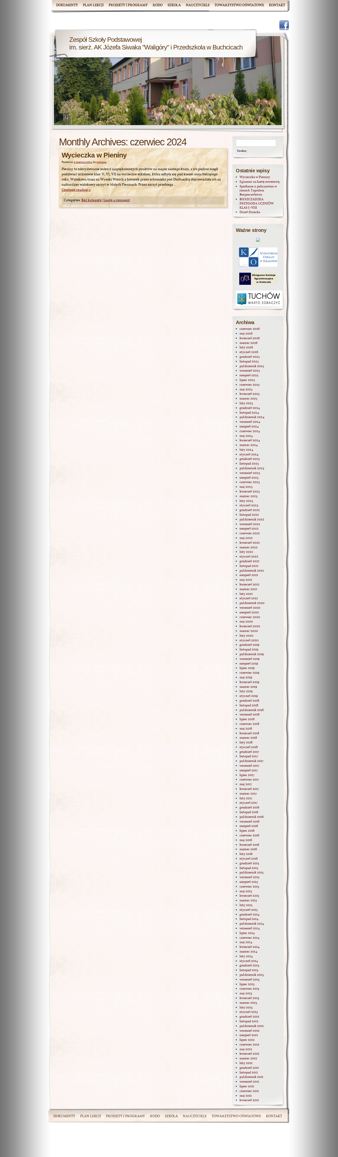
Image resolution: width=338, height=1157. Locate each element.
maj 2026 (246, 334)
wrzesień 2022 (250, 524)
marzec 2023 (249, 496)
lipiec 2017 (247, 775)
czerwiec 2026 (250, 329)
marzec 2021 (248, 589)
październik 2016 (252, 817)
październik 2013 (252, 975)
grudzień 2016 (249, 807)
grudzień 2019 (249, 645)
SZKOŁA (174, 5)
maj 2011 (246, 1096)
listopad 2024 (249, 413)
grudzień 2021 (249, 561)
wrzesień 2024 (250, 422)
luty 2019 (246, 691)
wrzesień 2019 (250, 659)
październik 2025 (252, 366)
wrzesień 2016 (250, 822)
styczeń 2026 (249, 352)
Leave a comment (116, 200)
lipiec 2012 (247, 1040)
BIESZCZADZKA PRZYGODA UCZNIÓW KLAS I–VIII (257, 203)
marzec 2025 (248, 399)
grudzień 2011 (249, 1068)
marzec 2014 (248, 952)
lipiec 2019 (247, 668)
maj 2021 (246, 580)
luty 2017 (246, 798)
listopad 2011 (249, 1072)
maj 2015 (246, 891)
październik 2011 (251, 1077)
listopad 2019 (249, 649)
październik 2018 (252, 710)
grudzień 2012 (249, 1017)
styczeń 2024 (249, 454)
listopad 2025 (249, 361)
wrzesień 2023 (250, 473)
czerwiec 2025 (250, 385)
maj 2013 (246, 993)
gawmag (102, 162)
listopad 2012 (249, 1021)
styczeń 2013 (249, 1012)
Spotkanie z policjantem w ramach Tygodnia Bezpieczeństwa (258, 190)
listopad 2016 (249, 812)
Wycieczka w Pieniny (94, 155)
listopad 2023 (249, 464)
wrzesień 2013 (250, 980)
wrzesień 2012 (250, 1031)
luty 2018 (246, 742)
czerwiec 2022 (250, 533)
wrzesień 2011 (249, 1082)
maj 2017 (246, 784)
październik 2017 (252, 761)
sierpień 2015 (249, 882)
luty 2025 (246, 403)
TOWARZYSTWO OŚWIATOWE (239, 5)
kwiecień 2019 (249, 682)
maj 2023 (246, 487)
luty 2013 (246, 1007)
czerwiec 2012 (249, 1045)
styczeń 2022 (249, 557)
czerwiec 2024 (250, 431)
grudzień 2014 (250, 914)
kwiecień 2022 (250, 543)
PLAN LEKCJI (93, 5)
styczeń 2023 (249, 505)
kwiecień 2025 (250, 394)
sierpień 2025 (249, 375)
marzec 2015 (248, 900)
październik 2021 (252, 571)
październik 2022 (252, 519)
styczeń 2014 (249, 961)
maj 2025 (246, 389)
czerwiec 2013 (249, 989)
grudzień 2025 (250, 357)
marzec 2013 (248, 1003)
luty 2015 (246, 905)
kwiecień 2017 (249, 789)
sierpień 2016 (249, 826)
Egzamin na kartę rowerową (259, 182)
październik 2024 (252, 417)
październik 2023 (252, 468)
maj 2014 (246, 942)
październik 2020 (252, 603)
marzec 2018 (248, 738)
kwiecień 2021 (249, 584)
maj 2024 (246, 436)
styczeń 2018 (249, 747)
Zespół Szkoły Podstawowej (105, 39)
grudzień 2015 (249, 863)
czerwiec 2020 (250, 617)
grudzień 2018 (249, 701)
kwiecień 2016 (249, 845)
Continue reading (76, 190)
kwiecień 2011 (249, 1100)
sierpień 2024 (249, 426)
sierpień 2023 (249, 478)
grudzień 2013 (249, 965)
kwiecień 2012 (249, 1054)
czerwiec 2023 (250, 482)
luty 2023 (246, 501)
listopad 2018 (249, 705)
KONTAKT (277, 5)
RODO (158, 5)
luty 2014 (246, 956)
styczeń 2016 (249, 859)
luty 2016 (246, 854)
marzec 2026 (249, 343)
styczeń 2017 (249, 803)
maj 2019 (246, 677)
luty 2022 (246, 552)
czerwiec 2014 (250, 938)
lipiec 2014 (247, 933)
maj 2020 (246, 622)
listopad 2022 (249, 515)
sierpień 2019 (249, 664)
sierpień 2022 (249, 529)
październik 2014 (252, 924)
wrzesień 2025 (250, 371)
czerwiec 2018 (249, 724)
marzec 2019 (248, 687)
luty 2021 (246, 594)
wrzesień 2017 (249, 766)
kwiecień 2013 (249, 998)
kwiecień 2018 (249, 733)
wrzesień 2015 (249, 877)
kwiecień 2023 (250, 492)
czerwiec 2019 (249, 673)
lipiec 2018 (247, 719)
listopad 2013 (249, 970)
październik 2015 (252, 872)
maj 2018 (246, 729)
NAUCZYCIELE (198, 5)
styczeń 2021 (249, 598)
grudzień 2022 (250, 510)
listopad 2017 (249, 756)
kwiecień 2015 (249, 896)
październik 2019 (252, 654)
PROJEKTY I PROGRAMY (128, 5)
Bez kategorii (91, 200)
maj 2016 (246, 840)
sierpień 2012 (249, 1035)
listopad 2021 (249, 566)
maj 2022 (246, 538)
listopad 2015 (249, 868)
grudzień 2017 (249, 752)
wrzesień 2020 (250, 608)
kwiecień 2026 (250, 338)
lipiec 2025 (247, 380)
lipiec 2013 (247, 984)
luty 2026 (246, 347)
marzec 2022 (249, 547)
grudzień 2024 (250, 408)
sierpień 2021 (249, 575)
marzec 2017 (248, 794)
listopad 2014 (249, 919)
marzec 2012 (248, 1058)
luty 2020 (246, 636)
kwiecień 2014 (250, 947)
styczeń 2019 (249, 696)
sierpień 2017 (249, 770)
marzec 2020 (249, 631)
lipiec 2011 (247, 1086)
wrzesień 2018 (250, 714)
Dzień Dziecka (250, 212)
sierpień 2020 (249, 612)
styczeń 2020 (249, 640)
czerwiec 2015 (249, 887)
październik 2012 (252, 1026)
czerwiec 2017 (249, 780)
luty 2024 (246, 450)
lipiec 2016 (247, 831)
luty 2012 (246, 1063)
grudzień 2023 (250, 459)
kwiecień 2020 (250, 626)
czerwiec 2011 (249, 1091)
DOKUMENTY (67, 5)
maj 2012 (246, 1049)
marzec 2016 (248, 849)
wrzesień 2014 (250, 928)
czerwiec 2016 (249, 835)
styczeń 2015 (249, 910)
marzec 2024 (249, 445)
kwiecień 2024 (250, 440)
